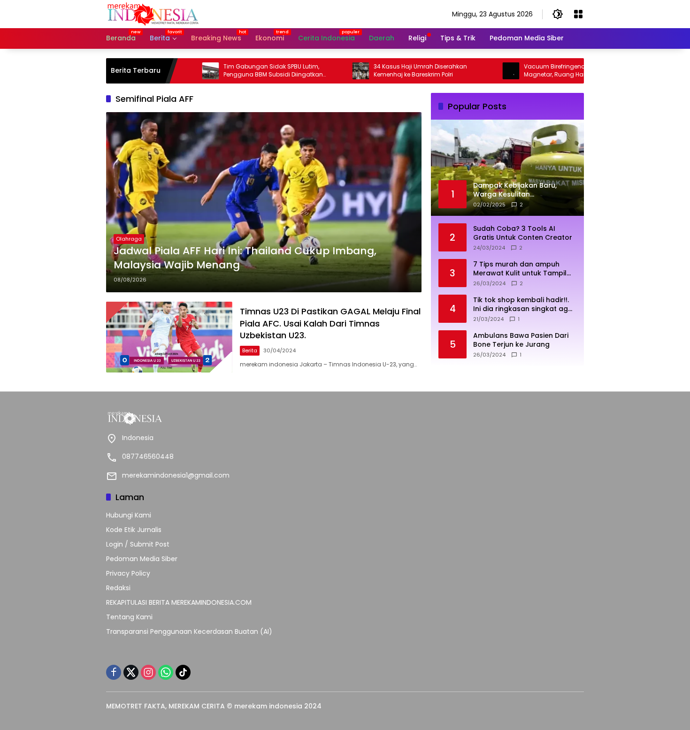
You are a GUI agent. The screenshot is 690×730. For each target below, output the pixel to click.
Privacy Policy (128, 573)
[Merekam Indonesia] (153, 13)
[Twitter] (130, 672)
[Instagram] (148, 672)
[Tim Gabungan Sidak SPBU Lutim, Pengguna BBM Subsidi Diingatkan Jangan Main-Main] (182, 70)
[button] (557, 14)
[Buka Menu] (578, 14)
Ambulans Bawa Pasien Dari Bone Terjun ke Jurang (520, 340)
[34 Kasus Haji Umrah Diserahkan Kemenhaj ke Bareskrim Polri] (332, 70)
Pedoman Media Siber (141, 558)
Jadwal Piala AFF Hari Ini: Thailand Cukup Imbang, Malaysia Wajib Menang (245, 258)
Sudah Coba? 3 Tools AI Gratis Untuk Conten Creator (522, 233)
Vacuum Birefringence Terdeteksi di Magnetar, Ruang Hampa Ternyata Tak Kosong (552, 71)
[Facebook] (113, 672)
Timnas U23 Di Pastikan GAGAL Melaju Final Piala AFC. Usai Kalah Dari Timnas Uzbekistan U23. (330, 323)
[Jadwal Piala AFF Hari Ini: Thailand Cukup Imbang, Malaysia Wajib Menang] (264, 202)
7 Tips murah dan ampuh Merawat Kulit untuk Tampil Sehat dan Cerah (520, 268)
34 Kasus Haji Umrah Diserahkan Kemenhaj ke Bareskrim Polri (392, 70)
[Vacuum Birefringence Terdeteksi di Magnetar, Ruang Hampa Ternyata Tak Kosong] (483, 70)
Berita (249, 350)
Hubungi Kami (128, 515)
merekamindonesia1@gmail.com (176, 475)
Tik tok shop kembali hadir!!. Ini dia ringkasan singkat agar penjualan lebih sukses (524, 304)
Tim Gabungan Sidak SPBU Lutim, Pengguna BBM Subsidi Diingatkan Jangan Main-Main (245, 71)
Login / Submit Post (137, 544)
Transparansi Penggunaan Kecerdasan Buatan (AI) (189, 631)
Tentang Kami (129, 617)
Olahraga (129, 239)
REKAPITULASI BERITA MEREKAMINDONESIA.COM (179, 602)
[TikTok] (183, 672)
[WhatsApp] (165, 672)
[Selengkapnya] (223, 418)
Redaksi (118, 588)
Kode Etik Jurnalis (133, 529)
